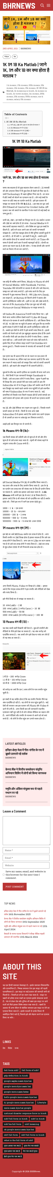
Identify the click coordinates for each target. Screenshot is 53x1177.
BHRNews (19, 5)
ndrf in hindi (38, 1118)
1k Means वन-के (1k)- (19, 127)
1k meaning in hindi (24, 91)
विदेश (10, 1048)
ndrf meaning (32, 1124)
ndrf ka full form (12, 1124)
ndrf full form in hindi (16, 1118)
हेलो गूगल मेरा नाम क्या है (13, 1156)
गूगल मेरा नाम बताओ (31, 1145)
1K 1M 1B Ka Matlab (16, 121)
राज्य (16, 1048)
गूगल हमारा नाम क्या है (12, 1151)
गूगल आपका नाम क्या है (12, 1145)
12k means (19, 88)
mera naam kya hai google (17, 1108)
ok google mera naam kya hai (19, 1129)
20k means (19, 96)
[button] (42, 5)
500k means (31, 96)
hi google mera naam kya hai (19, 1102)
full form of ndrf (30, 1070)
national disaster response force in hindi (25, 1113)
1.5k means (22, 85)
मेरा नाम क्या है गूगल (30, 1151)
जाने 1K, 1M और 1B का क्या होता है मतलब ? (25, 125)
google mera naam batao (16, 1092)
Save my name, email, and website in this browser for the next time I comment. (26, 874)
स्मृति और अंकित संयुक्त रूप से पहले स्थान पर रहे (23, 926)
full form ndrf (11, 1070)
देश (15, 56)
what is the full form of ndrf (18, 1140)
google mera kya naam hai (17, 1086)
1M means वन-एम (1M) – (20, 130)
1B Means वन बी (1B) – (20, 133)
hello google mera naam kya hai (20, 1097)
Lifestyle (41, 1102)
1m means (34, 93)
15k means (30, 88)
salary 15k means (22, 99)
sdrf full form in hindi (32, 1135)
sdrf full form (11, 1135)
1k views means (20, 93)
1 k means (11, 85)
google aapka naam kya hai (18, 1081)
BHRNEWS (26, 48)
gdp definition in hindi (16, 1075)
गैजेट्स (6, 56)
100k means (34, 85)
